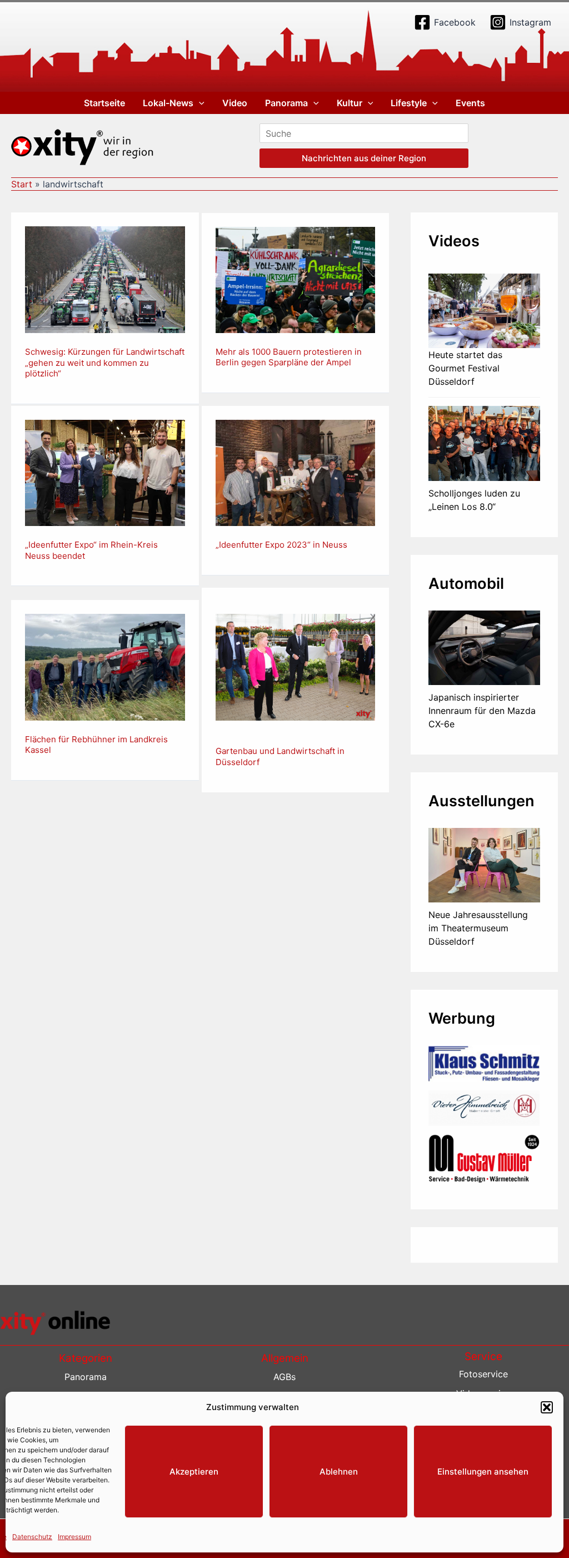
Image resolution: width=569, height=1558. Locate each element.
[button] (546, 1407)
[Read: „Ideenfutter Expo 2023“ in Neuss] (296, 472)
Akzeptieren (193, 1471)
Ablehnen (339, 1471)
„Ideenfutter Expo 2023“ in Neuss (281, 544)
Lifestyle (409, 102)
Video (234, 102)
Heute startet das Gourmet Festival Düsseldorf (465, 368)
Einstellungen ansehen (482, 1471)
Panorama (286, 102)
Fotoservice (483, 1374)
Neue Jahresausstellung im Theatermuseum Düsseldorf (478, 928)
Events (470, 102)
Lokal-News (168, 102)
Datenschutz (32, 1536)
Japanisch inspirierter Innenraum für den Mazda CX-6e (482, 711)
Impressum (74, 1536)
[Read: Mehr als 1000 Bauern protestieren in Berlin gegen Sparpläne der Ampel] (296, 279)
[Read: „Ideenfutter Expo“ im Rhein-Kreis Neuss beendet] (105, 472)
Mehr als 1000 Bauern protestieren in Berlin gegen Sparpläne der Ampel (289, 357)
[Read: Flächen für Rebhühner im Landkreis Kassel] (105, 666)
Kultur (349, 102)
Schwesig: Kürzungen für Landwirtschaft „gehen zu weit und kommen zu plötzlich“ (104, 362)
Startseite (104, 102)
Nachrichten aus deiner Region (364, 158)
